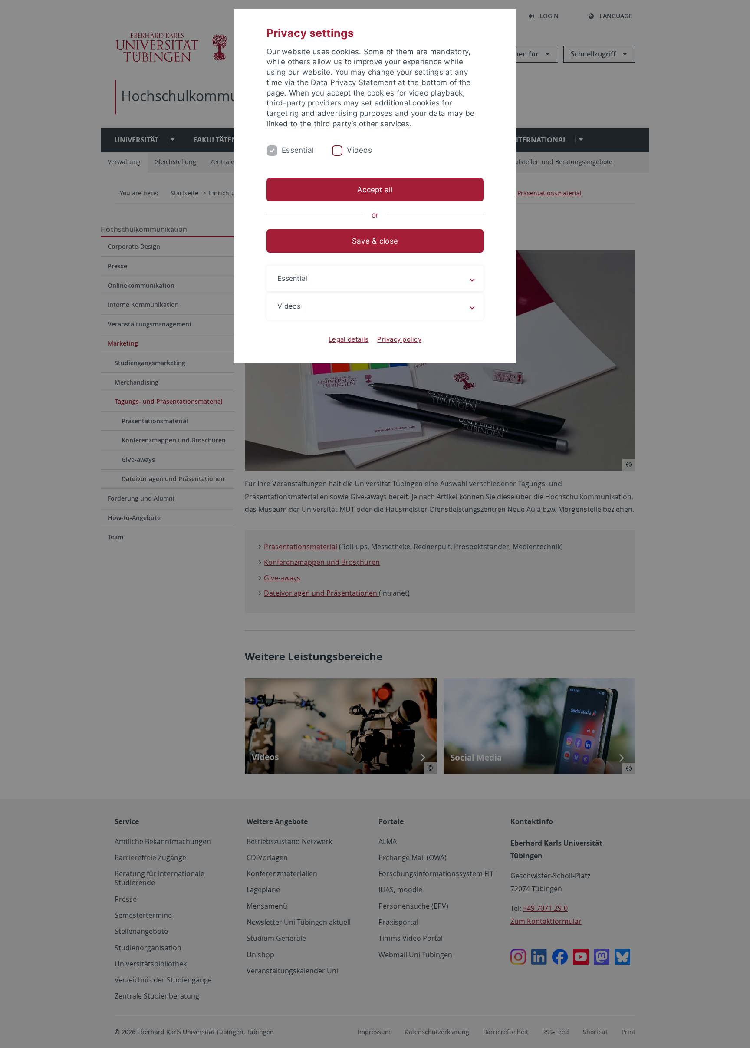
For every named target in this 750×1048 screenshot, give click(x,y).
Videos (359, 150)
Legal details (348, 339)
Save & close (375, 241)
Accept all (375, 189)
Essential (298, 150)
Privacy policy (399, 339)
